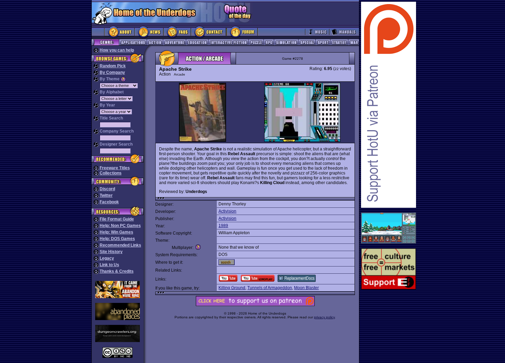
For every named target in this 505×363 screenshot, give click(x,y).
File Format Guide (117, 219)
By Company (112, 72)
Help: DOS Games (117, 238)
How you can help (117, 50)
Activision (227, 211)
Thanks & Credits (117, 271)
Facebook (109, 202)
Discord (107, 188)
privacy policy (324, 317)
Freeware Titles (115, 168)
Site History (111, 251)
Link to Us (109, 264)
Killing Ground (231, 287)
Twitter (106, 195)
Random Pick (113, 66)
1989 (223, 225)
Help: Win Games (116, 232)
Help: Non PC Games (120, 225)
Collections (111, 173)
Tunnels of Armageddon (269, 287)
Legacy (107, 258)
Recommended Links (120, 245)
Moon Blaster (306, 287)
